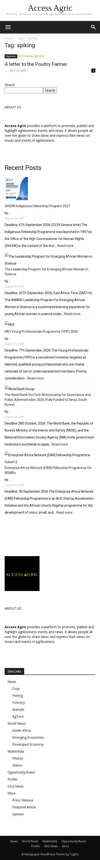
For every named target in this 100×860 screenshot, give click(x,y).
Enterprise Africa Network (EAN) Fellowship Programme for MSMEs (48, 470)
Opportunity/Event (21, 772)
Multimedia (15, 751)
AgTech (18, 716)
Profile (12, 779)
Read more (65, 246)
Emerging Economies (28, 737)
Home (9, 38)
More (11, 793)
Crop (16, 688)
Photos (17, 758)
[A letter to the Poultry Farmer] (50, 55)
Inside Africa (21, 730)
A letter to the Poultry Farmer (36, 64)
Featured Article (24, 807)
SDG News (15, 786)
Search (10, 85)
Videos (17, 765)
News (11, 681)
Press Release (22, 800)
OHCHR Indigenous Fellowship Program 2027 (37, 206)
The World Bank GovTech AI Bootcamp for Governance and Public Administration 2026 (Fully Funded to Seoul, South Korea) (48, 399)
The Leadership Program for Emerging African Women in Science (46, 271)
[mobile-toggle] (7, 27)
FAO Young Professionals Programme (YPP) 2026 (41, 331)
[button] (93, 27)
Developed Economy (28, 744)
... (6, 70)
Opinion (11, 56)
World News (16, 723)
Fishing (17, 695)
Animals (18, 709)
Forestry (18, 702)
